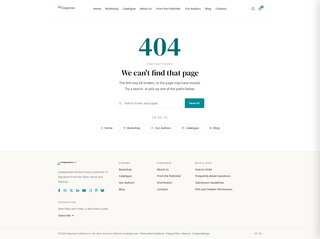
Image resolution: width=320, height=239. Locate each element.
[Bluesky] (102, 190)
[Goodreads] (90, 190)
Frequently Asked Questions (212, 176)
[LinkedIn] (77, 190)
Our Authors (193, 8)
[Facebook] (59, 190)
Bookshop (111, 8)
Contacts (221, 8)
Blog (208, 8)
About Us (146, 8)
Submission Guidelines (209, 182)
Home (97, 8)
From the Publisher (168, 8)
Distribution (164, 182)
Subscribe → (66, 215)
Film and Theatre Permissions (213, 189)
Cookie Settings (200, 233)
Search (194, 103)
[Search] (253, 9)
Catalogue (129, 8)
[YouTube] (84, 190)
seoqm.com (131, 233)
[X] (71, 190)
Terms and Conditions (152, 233)
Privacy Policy (173, 233)
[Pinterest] (96, 190)
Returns (186, 233)
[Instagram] (65, 190)
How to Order (203, 169)
